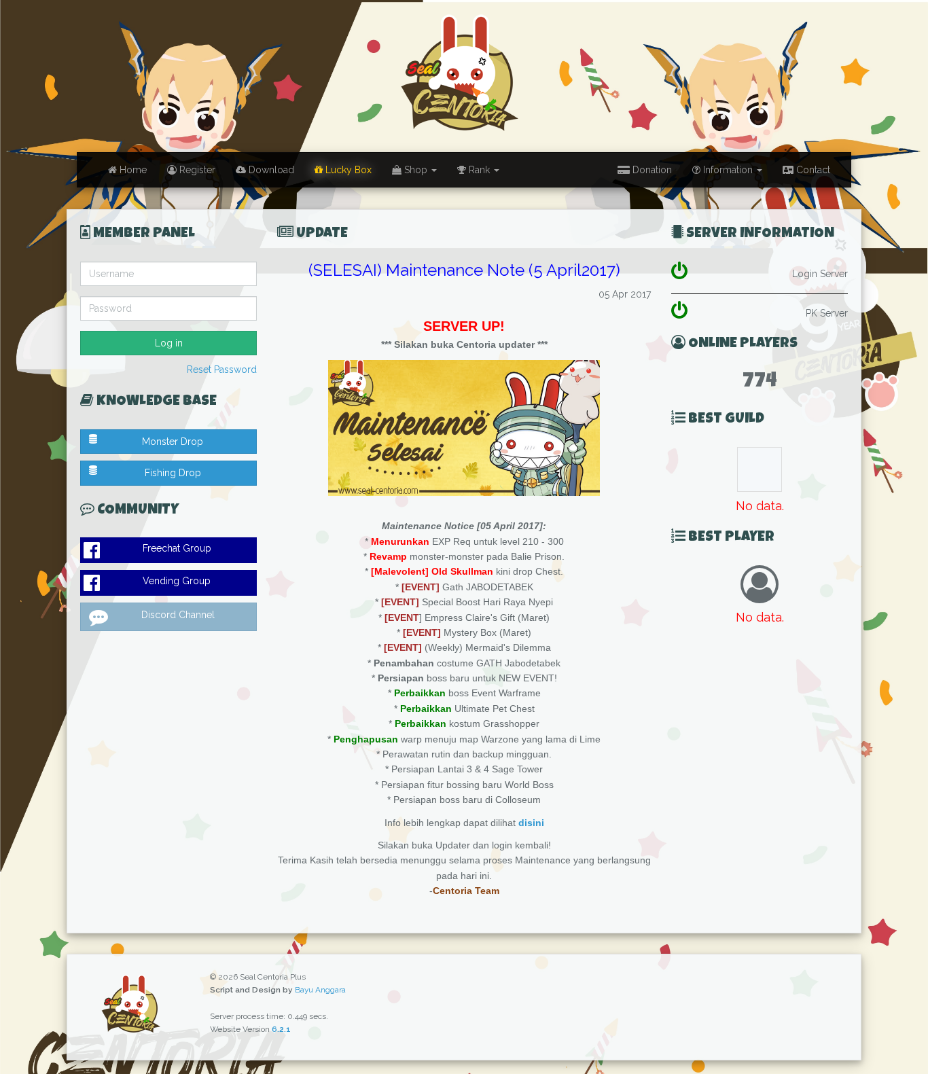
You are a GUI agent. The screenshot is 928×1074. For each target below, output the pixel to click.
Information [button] (727, 169)
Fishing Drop (173, 472)
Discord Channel (178, 614)
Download (270, 169)
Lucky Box (347, 169)
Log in (169, 343)
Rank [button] (479, 169)
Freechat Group (177, 548)
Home (132, 169)
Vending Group (177, 580)
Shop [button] (415, 169)
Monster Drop (172, 441)
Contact (811, 169)
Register (196, 169)
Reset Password (222, 369)
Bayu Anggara (320, 990)
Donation (651, 169)
